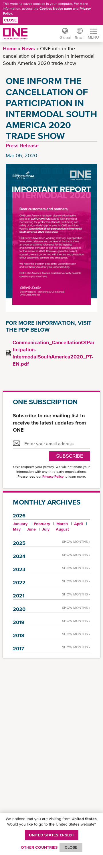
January (20, 523)
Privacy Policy (53, 477)
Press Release (22, 145)
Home (10, 48)
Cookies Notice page (55, 9)
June (31, 529)
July (45, 529)
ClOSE (71, 847)
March (62, 523)
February (42, 523)
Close (10, 20)
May (17, 529)
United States (51, 835)
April (78, 523)
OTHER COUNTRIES (39, 847)
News (28, 48)
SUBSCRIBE (69, 456)
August (62, 529)
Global (65, 37)
